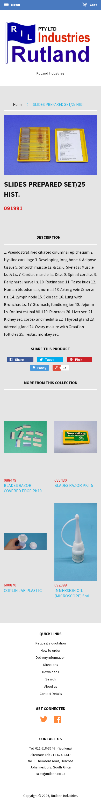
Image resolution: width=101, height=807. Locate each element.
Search (50, 679)
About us (50, 686)
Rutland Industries (64, 796)
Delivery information (51, 657)
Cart (93, 4)
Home (18, 104)
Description (49, 237)
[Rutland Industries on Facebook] (57, 721)
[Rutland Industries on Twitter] (44, 721)
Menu (15, 4)
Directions (50, 665)
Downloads (50, 672)
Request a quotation (50, 643)
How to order (50, 650)
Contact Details (51, 694)
